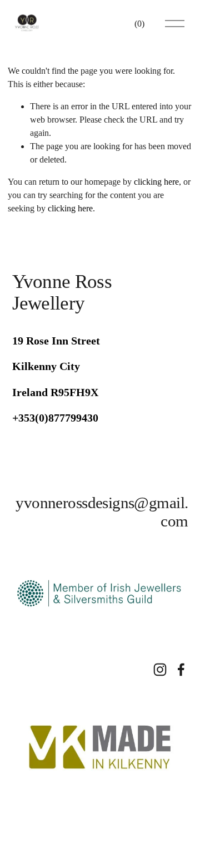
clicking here (156, 181)
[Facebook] (181, 669)
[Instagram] (160, 669)
